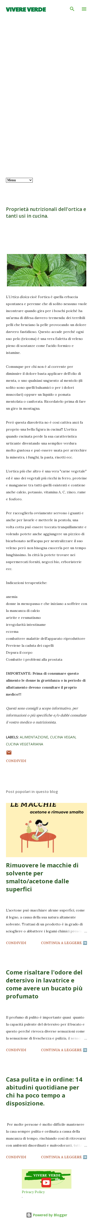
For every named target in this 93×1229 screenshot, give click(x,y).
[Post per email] (9, 754)
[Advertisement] (46, 131)
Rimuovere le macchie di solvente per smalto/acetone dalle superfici (42, 877)
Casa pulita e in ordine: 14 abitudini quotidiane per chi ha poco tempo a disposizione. (44, 1091)
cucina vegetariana (24, 744)
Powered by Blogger (49, 1215)
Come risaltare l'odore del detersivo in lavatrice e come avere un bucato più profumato (44, 984)
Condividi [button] (16, 761)
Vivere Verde (26, 9)
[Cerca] (72, 9)
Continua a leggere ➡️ (64, 943)
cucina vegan (62, 737)
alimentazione (34, 737)
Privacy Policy (33, 1192)
